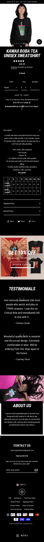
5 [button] (22, 43)
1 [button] (14, 43)
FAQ (10, 498)
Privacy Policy (15, 505)
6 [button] (24, 43)
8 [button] (28, 43)
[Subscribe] (36, 470)
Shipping (14, 67)
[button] (19, 61)
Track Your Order (29, 498)
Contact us (17, 498)
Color (11, 82)
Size (24, 82)
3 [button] (18, 43)
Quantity (35, 82)
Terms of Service (28, 505)
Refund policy (29, 509)
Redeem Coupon (22, 264)
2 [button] (16, 43)
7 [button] (26, 43)
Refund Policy (8, 211)
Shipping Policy (9, 203)
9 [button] (30, 43)
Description (8, 130)
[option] (22, 25)
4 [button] (20, 43)
